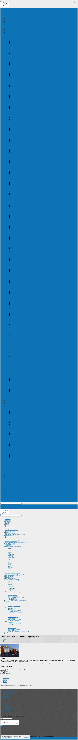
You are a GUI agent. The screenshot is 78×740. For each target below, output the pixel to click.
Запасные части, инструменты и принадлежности (15, 469)
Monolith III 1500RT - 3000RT (19, 339)
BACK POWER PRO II (15, 75)
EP (10, 139)
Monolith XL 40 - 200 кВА (18, 348)
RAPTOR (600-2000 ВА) (15, 281)
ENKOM (9, 83)
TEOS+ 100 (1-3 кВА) (14, 317)
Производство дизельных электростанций (16, 484)
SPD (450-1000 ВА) (14, 283)
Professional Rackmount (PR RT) (16, 181)
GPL (11, 449)
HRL (11, 440)
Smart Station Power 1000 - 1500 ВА (20, 326)
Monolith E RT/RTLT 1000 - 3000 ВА (20, 337)
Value (11, 188)
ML (11, 144)
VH (11, 148)
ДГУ (6, 476)
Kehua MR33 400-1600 (15, 234)
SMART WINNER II (14, 63)
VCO (11, 149)
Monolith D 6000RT (17, 336)
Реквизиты (7, 12)
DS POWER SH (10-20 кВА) (16, 300)
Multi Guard (12, 86)
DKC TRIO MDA (13, 220)
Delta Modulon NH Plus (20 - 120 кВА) (20, 364)
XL (11, 417)
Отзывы (7, 17)
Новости (7, 18)
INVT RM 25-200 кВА (14, 209)
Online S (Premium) (14, 177)
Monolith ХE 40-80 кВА (17, 346)
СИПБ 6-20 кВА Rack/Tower (16, 43)
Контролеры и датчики (17, 54)
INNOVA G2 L (13, 61)
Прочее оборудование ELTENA (16, 351)
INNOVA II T (13, 60)
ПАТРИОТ (12, 197)
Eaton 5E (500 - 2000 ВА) (15, 392)
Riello (9, 84)
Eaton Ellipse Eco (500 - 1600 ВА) (17, 384)
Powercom (10, 261)
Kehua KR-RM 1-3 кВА (15, 238)
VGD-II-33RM (13, 286)
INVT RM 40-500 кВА (14, 205)
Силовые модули (16, 51)
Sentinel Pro (12, 117)
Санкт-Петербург (4, 8)
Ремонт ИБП (10, 493)
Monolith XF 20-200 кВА (18, 344)
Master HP (12, 109)
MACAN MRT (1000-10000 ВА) (16, 272)
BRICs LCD (12, 191)
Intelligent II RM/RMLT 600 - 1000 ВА (20, 333)
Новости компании (7, 701)
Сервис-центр (6, 470)
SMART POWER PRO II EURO (16, 67)
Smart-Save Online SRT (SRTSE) (16, 157)
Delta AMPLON (13, 366)
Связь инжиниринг (12, 40)
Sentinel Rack (13, 99)
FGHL (11, 431)
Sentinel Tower (13, 98)
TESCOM (10, 288)
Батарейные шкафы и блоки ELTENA (18, 354)
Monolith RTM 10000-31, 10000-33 (20, 347)
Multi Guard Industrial (14, 85)
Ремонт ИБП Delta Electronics (14, 498)
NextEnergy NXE (13, 103)
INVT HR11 (12, 215)
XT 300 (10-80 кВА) (14, 295)
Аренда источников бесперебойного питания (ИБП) (16, 34)
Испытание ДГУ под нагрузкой (14, 479)
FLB (11, 430)
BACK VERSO (13, 74)
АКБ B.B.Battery (11, 436)
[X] (6, 673)
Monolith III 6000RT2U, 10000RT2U (20, 340)
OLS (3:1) (12, 173)
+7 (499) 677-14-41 (7, 711)
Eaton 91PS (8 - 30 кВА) (15, 386)
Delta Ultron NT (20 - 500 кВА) (19, 358)
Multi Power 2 (13, 92)
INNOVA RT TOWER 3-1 (15, 62)
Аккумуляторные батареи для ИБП (12, 409)
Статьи (4, 705)
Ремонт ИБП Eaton (12, 497)
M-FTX (11, 421)
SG (11, 147)
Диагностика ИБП (11, 491)
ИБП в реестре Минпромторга (11, 21)
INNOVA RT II (13, 70)
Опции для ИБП (13, 53)
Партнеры (7, 14)
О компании (7, 11)
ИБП (6, 490)
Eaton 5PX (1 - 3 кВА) (14, 377)
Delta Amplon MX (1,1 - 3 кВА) (19, 367)
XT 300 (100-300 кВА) (14, 294)
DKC (9, 218)
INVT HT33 (12, 213)
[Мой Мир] (4, 673)
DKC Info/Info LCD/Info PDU (16, 230)
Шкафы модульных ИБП (18, 50)
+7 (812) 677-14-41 (21, 507)
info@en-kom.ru (3, 507)
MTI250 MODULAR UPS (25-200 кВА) (18, 293)
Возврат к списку (4, 671)
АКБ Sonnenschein (11, 414)
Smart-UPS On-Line (14, 131)
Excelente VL (13, 162)
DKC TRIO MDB (13, 219)
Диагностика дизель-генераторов (15, 482)
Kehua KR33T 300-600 (15, 239)
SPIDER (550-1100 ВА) (15, 282)
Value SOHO (12, 187)
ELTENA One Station (14, 327)
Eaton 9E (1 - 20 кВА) (14, 394)
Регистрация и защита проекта (11, 22)
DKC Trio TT (13, 224)
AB (11, 457)
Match (11, 143)
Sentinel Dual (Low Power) (15, 101)
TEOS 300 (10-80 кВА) (15, 296)
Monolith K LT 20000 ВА (18, 335)
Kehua (9, 231)
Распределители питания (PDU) (14, 462)
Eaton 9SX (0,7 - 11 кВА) (15, 398)
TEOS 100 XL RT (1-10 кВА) (16, 310)
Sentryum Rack (13, 97)
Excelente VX (13, 161)
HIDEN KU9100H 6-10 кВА (16, 253)
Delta (9, 355)
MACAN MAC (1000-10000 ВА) (17, 273)
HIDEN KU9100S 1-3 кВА (15, 251)
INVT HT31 (12, 216)
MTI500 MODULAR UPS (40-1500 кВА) (18, 289)
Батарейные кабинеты (12, 464)
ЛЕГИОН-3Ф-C (13, 198)
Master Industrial (13, 108)
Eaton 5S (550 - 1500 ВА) (15, 378)
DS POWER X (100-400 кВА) (16, 299)
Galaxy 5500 (12, 129)
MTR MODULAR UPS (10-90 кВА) (17, 292)
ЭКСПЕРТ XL (13, 196)
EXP (11, 194)
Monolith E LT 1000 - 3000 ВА (19, 338)
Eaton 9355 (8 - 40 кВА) (15, 390)
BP (10, 444)
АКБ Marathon (11, 416)
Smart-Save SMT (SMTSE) (15, 159)
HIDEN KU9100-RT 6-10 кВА (16, 252)
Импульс (9, 118)
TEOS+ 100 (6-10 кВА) (15, 316)
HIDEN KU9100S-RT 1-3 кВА (16, 250)
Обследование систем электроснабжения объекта (15, 27)
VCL (11, 140)
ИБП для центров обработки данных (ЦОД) (14, 402)
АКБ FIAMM (10, 423)
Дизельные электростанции (8, 693)
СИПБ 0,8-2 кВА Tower (15, 41)
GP (11, 451)
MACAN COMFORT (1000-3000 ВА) (18, 268)
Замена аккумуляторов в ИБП (14, 475)
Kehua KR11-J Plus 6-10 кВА (16, 245)
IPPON (9, 57)
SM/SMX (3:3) (13, 172)
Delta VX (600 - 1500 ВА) (18, 373)
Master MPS (12, 107)
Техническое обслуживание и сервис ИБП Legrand (18, 500)
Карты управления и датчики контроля (16, 466)
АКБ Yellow (10, 452)
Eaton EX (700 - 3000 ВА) (15, 376)
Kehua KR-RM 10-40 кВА (15, 237)
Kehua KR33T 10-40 (14, 240)
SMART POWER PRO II (15, 66)
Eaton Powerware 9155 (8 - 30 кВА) (17, 389)
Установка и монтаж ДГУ (13, 486)
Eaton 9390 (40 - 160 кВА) (15, 381)
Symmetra (12, 134)
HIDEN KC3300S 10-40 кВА (16, 257)
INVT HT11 (12, 217)
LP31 (11, 154)
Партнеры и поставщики (8, 700)
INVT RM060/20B (14, 207)
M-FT (11, 422)
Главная (4, 639)
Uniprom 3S (12, 166)
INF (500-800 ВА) (13, 277)
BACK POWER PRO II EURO (16, 76)
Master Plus (12, 88)
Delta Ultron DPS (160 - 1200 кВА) (20, 361)
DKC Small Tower (14, 228)
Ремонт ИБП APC (11, 496)
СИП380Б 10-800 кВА (14, 48)
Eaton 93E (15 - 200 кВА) (15, 387)
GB (11, 455)
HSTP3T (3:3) (13, 171)
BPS (11, 443)
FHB (11, 428)
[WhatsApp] (9, 673)
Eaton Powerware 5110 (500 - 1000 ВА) (18, 383)
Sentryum (12, 96)
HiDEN (9, 249)
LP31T (11, 141)
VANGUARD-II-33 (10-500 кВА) (17, 264)
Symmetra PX (13, 127)
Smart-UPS (12, 133)
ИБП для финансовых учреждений (12, 403)
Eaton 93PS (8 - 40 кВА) (15, 388)
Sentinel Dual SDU (14, 100)
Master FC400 (13, 112)
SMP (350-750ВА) (14, 170)
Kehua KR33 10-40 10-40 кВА (16, 242)
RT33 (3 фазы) (13, 174)
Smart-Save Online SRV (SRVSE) (17, 158)
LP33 (11, 153)
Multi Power (12, 106)
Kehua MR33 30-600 (14, 235)
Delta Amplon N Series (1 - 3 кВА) (19, 369)
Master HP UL (13, 110)
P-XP (11, 413)
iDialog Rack (12, 116)
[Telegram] (8, 673)
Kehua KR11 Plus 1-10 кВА (15, 246)
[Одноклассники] (3, 673)
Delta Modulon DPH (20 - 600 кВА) (20, 365)
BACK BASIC (13, 81)
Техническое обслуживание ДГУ (14, 489)
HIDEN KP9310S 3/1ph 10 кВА (16, 255)
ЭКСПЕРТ (12, 202)
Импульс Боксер (13, 120)
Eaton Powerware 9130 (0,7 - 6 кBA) (17, 397)
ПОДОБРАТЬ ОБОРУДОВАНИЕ (7, 686)
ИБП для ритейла (9, 404)
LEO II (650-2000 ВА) (14, 318)
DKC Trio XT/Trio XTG (15, 223)
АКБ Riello (10, 415)
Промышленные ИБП (9, 405)
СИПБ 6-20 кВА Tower (15, 45)
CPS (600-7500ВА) (14, 169)
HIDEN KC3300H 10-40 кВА (16, 259)
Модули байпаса (11, 463)
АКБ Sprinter (10, 410)
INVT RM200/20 (13, 206)
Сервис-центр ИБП (7, 698)
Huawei (9, 399)
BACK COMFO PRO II (15, 77)
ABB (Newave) (11, 321)
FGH (11, 432)
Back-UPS (12, 137)
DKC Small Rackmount (15, 227)
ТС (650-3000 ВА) (14, 274)
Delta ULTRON (13, 356)
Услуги (4, 20)
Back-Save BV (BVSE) (15, 160)
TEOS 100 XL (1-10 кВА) (15, 312)
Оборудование (6, 38)
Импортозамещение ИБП (10, 25)
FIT (11, 427)
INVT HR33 (12, 212)
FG (11, 433)
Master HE (12, 111)
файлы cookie (10, 736)
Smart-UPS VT (13, 126)
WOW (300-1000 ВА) (14, 284)
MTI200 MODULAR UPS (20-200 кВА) (18, 291)
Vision (11, 93)
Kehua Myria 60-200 (14, 232)
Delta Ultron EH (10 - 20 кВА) (19, 360)
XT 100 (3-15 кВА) (14, 308)
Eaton (9, 375)
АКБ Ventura (10, 446)
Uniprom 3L (12, 164)
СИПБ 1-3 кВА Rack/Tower (16, 42)
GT (11, 151)
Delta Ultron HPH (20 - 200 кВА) (19, 359)
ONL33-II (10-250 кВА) (15, 263)
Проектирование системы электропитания (14, 30)
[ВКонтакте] (1, 673)
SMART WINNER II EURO (16, 64)
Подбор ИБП (8, 24)
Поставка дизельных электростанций (15, 481)
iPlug (11, 114)
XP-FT (11, 412)
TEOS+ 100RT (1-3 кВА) (15, 315)
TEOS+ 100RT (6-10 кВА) (15, 314)
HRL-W (11, 458)
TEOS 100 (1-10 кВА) (14, 313)
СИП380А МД (13, 49)
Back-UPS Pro (13, 132)
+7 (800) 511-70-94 (6, 709)
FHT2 (11, 426)
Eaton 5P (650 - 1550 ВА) (15, 393)
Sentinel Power (13, 89)
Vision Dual (12, 95)
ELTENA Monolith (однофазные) (17, 334)
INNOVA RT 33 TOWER (15, 71)
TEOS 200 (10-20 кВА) (15, 305)
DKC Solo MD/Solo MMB (15, 226)
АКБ (6, 471)
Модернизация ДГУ (12, 477)
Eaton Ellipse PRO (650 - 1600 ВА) (17, 382)
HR (11, 441)
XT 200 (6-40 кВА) (14, 304)
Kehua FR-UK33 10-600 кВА (16, 247)
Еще (4, 633)
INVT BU (12, 214)
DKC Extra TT (13, 221)
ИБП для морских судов (10, 406)
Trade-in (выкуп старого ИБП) (11, 35)
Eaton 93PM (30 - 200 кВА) (15, 380)
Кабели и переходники (12, 468)
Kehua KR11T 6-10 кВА (15, 244)
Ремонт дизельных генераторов (14, 488)
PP (10, 411)
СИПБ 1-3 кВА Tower (14, 44)
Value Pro (12, 186)
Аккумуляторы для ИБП (8, 692)
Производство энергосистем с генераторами (14, 31)
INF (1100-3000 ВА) (14, 275)
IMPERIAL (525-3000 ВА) (15, 280)
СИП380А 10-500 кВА (15, 46)
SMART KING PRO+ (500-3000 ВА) (17, 270)
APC (9, 122)
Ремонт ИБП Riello (12, 499)
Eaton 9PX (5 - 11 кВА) (15, 395)
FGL (11, 434)
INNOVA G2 (12, 72)
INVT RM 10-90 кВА (14, 210)
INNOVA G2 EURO (14, 73)
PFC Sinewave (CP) (14, 185)
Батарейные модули (17, 55)
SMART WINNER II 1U (15, 65)
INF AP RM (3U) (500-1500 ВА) (16, 262)
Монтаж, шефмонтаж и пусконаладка (15, 495)
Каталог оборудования (7, 689)
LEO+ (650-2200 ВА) (14, 319)
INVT (9, 204)
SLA (11, 424)
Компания (5, 10)
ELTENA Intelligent (14, 328)
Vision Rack (12, 94)
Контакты (5, 501)
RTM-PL (12, 453)
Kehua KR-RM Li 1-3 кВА (15, 236)
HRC (11, 437)
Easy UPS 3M (13, 125)
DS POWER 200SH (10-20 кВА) (16, 306)
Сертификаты (8, 13)
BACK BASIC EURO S (15, 79)
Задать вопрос (3, 670)
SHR (11, 438)
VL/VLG (12, 454)
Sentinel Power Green (14, 90)
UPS (11, 442)
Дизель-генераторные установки (12, 408)
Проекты (7, 16)
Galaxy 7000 (12, 130)
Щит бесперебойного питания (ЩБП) (13, 32)
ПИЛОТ (12, 203)
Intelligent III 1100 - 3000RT (18, 330)
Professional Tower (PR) (15, 182)
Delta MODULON (14, 362)
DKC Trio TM (13, 225)
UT (11, 190)
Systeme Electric (11, 155)
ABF (11, 456)
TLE (11, 146)
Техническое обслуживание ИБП (15, 492)
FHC (11, 425)
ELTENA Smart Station (14, 324)
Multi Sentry (12, 105)
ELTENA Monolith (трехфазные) (16, 342)
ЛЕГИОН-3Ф (13, 199)
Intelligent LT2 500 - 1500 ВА (18, 332)
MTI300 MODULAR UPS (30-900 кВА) (18, 290)
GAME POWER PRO (14, 59)
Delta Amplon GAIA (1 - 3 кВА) (19, 368)
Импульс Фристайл (14, 119)
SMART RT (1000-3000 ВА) (16, 269)
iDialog (11, 115)
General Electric (11, 138)
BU (11, 192)
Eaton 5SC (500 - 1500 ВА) (15, 391)
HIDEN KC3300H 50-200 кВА (16, 258)
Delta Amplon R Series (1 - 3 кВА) (19, 370)
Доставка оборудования (10, 36)
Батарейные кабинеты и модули (19, 52)
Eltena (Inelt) (10, 323)
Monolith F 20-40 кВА (17, 343)
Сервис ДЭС (10, 485)
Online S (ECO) (13, 175)
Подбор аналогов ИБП (10, 23)
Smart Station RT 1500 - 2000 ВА (19, 325)
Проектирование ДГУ (12, 480)
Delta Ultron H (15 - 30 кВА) (18, 357)
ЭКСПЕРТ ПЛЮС (14, 201)
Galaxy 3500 (12, 128)
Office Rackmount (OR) (15, 184)
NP (11, 142)
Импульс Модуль (13, 121)
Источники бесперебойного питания (13, 39)
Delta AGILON (13, 372)
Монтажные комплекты (18, 56)
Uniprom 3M (12, 165)
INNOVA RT (12, 68)
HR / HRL (12, 459)
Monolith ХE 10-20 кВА (17, 345)
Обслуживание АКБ (12, 473)
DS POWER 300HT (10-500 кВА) (17, 301)
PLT (11, 183)
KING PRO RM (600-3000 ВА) (16, 271)
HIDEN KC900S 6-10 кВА (15, 260)
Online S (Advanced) (14, 176)
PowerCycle (12, 420)
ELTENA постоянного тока (16, 350)
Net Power (12, 104)
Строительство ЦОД (9, 28)
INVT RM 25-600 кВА (14, 208)
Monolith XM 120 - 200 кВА (18, 349)
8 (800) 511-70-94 (13, 507)
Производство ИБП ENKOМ (11, 33)
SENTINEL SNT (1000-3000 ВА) (17, 266)
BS (10, 193)
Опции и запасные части (8, 694)
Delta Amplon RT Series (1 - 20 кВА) (20, 371)
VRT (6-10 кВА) (13, 285)
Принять (26, 736)
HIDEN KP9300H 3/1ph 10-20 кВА (17, 256)
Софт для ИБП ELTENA (15, 353)
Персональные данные (7, 706)
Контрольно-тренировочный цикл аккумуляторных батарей (20, 474)
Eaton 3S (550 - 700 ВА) (15, 379)
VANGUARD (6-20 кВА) (15, 267)
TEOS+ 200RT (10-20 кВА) (15, 307)
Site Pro (11, 152)
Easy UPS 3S (12, 123)
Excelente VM (13, 163)
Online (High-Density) (14, 180)
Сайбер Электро (11, 195)
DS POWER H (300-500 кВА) (16, 302)
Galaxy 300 (12, 136)
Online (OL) (12, 179)
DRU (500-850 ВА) (14, 278)
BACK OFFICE (13, 82)
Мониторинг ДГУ (11, 478)
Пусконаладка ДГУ (12, 487)
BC (11, 445)
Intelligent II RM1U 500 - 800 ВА (19, 329)
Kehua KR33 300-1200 (14, 241)
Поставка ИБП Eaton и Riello (6, 505)
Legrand (9, 322)
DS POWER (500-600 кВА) (15, 297)
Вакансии (7, 19)
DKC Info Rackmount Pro (15, 229)
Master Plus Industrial (14, 87)
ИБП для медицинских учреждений (12, 401)
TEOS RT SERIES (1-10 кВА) (16, 311)
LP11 (11, 150)
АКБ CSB (10, 435)
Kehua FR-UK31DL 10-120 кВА (16, 248)
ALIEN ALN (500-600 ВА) (15, 279)
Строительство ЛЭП (9, 29)
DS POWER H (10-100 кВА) (16, 303)
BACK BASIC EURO (14, 78)
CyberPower (10, 168)
